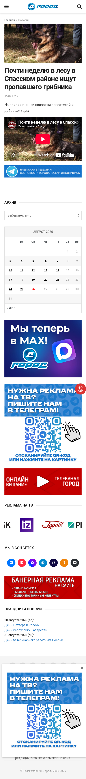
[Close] (81, 667)
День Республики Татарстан (25, 630)
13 (45, 270)
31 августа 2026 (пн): (19, 635)
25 (21, 289)
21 (57, 279)
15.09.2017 (11, 96)
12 (33, 270)
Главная (9, 20)
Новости (23, 20)
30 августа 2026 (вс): (19, 620)
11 (21, 270)
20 (45, 279)
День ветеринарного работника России (33, 640)
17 (10, 279)
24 (10, 289)
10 (10, 270)
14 (57, 270)
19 (33, 279)
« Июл (11, 308)
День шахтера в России (21, 625)
